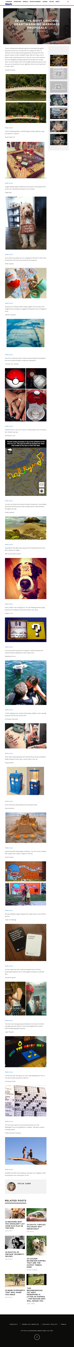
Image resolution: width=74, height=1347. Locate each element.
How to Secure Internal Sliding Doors (58, 87)
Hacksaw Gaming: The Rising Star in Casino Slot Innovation (58, 74)
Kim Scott (9, 1231)
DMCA (63, 1324)
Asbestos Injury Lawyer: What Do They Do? (58, 139)
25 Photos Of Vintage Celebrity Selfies (14, 1254)
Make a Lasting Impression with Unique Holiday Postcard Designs (58, 100)
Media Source (9, 128)
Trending (9, 1)
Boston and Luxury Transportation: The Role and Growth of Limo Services (60, 113)
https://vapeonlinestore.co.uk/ (37, 1330)
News (57, 1)
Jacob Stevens (32, 1270)
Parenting (17, 1)
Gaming (45, 1)
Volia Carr (32, 31)
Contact (13, 1324)
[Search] (68, 1)
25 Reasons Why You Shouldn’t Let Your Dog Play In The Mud (15, 1225)
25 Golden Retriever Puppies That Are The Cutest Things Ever (36, 1263)
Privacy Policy (50, 1324)
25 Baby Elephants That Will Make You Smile (15, 1292)
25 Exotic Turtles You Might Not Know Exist (36, 1227)
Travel (51, 1)
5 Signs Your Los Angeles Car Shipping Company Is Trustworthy (58, 126)
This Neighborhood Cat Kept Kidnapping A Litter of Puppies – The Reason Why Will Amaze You (36, 1294)
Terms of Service (30, 1324)
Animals (25, 1)
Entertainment (35, 1)
